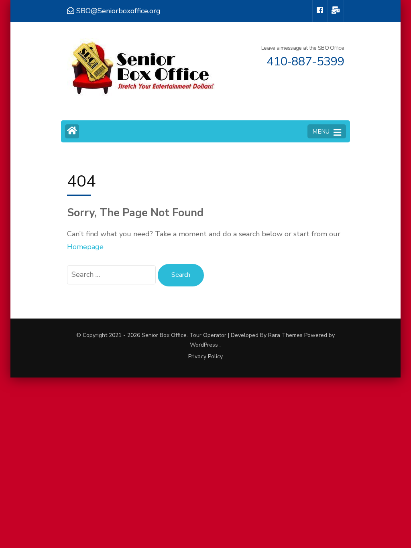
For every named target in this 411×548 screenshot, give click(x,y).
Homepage (85, 247)
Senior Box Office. (165, 335)
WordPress (204, 345)
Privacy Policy (205, 356)
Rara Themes (285, 335)
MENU (321, 132)
